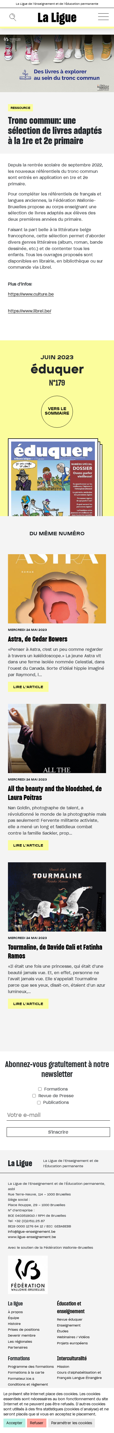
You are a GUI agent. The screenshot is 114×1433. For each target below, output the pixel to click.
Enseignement (69, 1325)
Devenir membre (22, 1335)
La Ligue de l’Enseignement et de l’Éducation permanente (57, 4)
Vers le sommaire (57, 411)
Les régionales (20, 1342)
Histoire (14, 1324)
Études (62, 1331)
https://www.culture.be (31, 294)
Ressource (20, 108)
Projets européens (72, 1343)
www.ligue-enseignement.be (32, 1237)
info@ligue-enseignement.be (31, 1232)
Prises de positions (24, 1330)
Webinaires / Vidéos (73, 1337)
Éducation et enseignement (71, 1307)
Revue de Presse (55, 1096)
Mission (63, 1367)
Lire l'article (28, 686)
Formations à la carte (26, 1372)
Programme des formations (31, 1367)
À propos (15, 1312)
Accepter (14, 1423)
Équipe (13, 1318)
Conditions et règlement (28, 1384)
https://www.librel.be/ (29, 310)
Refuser (36, 1423)
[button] (103, 16)
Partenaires (18, 1347)
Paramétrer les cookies (71, 1423)
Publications (55, 1102)
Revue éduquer (69, 1319)
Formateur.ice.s (21, 1379)
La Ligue (57, 17)
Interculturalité (72, 1358)
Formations (55, 1089)
